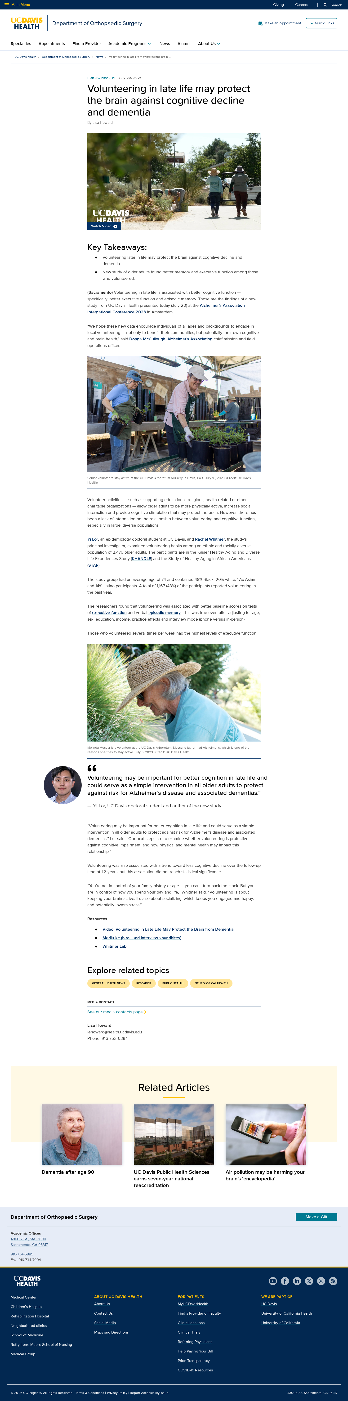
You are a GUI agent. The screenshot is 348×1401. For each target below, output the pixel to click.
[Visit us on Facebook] (283, 1281)
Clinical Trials (189, 1332)
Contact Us (103, 1313)
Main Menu (17, 4)
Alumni (184, 43)
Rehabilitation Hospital (30, 1316)
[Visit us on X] (307, 1281)
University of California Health (286, 1313)
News (165, 43)
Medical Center (23, 1297)
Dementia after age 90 (68, 1172)
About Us (102, 1304)
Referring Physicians (195, 1341)
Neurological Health (211, 983)
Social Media (105, 1322)
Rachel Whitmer (210, 539)
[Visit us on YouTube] (273, 1281)
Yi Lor (92, 539)
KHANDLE (141, 559)
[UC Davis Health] (27, 1281)
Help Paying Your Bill (195, 1351)
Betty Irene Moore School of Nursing (41, 1344)
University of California (280, 1322)
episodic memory (164, 612)
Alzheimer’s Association (189, 339)
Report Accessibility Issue (149, 1392)
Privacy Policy (117, 1392)
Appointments (52, 43)
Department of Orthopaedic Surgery (66, 56)
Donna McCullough (147, 339)
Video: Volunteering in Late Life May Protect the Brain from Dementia (168, 929)
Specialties (21, 43)
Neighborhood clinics (29, 1325)
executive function (109, 612)
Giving (278, 4)
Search (332, 5)
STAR (93, 565)
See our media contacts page (115, 1012)
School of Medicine (27, 1335)
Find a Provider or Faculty (199, 1313)
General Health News (108, 983)
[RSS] (331, 1281)
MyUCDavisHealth (193, 1304)
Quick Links (324, 23)
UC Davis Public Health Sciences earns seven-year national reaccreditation (171, 1178)
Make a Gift (316, 1217)
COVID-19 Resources (195, 1370)
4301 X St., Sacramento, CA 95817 (312, 1392)
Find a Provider (86, 43)
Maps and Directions (111, 1332)
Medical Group (23, 1354)
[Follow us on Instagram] (319, 1281)
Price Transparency (194, 1360)
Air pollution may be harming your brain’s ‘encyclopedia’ (265, 1175)
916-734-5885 (22, 1254)
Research (143, 983)
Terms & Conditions (89, 1392)
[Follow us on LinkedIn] (295, 1281)
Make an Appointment (282, 23)
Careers (301, 4)
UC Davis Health (25, 56)
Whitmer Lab (114, 946)
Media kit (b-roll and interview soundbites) (142, 938)
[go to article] (82, 1134)
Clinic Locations (191, 1322)
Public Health (101, 77)
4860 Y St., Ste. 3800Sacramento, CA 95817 (29, 1241)
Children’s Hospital (27, 1306)
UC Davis (269, 1304)
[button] (174, 181)
